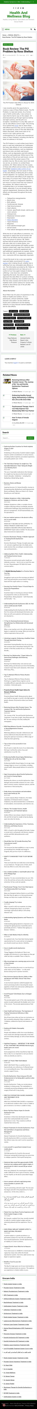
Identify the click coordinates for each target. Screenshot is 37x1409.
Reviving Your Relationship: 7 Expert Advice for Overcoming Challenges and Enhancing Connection (18, 657)
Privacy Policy (29, 1405)
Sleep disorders (12, 220)
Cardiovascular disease (21, 314)
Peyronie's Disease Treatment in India (15, 1334)
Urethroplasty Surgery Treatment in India (16, 1306)
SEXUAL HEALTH (8, 44)
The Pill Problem (9, 328)
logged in (16, 363)
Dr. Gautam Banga (9, 1380)
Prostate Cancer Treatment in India (14, 1288)
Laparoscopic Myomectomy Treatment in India (18, 1321)
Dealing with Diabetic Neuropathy (14, 1028)
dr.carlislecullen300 (10, 55)
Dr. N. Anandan (8, 1369)
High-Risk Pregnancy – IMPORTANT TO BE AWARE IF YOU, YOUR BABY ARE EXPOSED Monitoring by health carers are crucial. (19, 1045)
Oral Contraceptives (24, 318)
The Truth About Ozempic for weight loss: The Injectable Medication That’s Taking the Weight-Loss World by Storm (18, 466)
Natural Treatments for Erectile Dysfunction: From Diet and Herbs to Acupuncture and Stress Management (19, 1130)
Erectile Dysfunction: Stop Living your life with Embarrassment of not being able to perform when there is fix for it (19, 1078)
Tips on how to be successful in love (15, 744)
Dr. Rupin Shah (8, 1365)
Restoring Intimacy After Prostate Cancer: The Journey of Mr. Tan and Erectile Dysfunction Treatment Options (22, 384)
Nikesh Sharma (17, 391)
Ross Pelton (8, 321)
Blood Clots (7, 314)
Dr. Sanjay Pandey (9, 1383)
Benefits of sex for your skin (12, 1262)
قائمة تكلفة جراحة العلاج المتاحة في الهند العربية (17, 1352)
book (16, 125)
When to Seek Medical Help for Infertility (16, 935)
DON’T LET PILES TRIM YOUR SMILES (15, 1061)
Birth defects (24, 311)
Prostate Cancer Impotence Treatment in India (17, 1361)
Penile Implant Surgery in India (13, 1284)
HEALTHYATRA (19, 1405)
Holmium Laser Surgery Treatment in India (16, 1324)
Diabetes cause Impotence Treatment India (16, 1345)
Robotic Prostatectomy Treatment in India (16, 1291)
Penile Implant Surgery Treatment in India (16, 1317)
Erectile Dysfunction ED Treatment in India (16, 1337)
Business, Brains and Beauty (12, 483)
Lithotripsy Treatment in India (12, 1310)
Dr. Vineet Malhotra (9, 1372)
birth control (13, 311)
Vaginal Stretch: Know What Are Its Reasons (17, 1246)
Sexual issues (8, 325)
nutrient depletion (9, 318)
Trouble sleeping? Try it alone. (13, 902)
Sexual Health (19, 321)
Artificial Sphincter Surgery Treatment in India (17, 1299)
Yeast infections (22, 328)
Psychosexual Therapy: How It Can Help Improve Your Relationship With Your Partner (23, 409)
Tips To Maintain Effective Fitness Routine (17, 675)
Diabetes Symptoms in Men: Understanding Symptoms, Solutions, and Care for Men (17, 2)
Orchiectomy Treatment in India (13, 1313)
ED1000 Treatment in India (11, 1393)
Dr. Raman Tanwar (9, 1376)
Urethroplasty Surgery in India (12, 1397)
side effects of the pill (22, 325)
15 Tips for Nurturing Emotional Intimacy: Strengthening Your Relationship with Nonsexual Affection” (18, 623)
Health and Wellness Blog (18, 14)
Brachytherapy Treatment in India (13, 1302)
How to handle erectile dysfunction (14, 948)
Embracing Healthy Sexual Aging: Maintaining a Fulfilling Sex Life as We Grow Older (23, 397)
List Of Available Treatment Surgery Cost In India (18, 1348)
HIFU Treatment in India (11, 1295)
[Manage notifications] (4, 1405)
